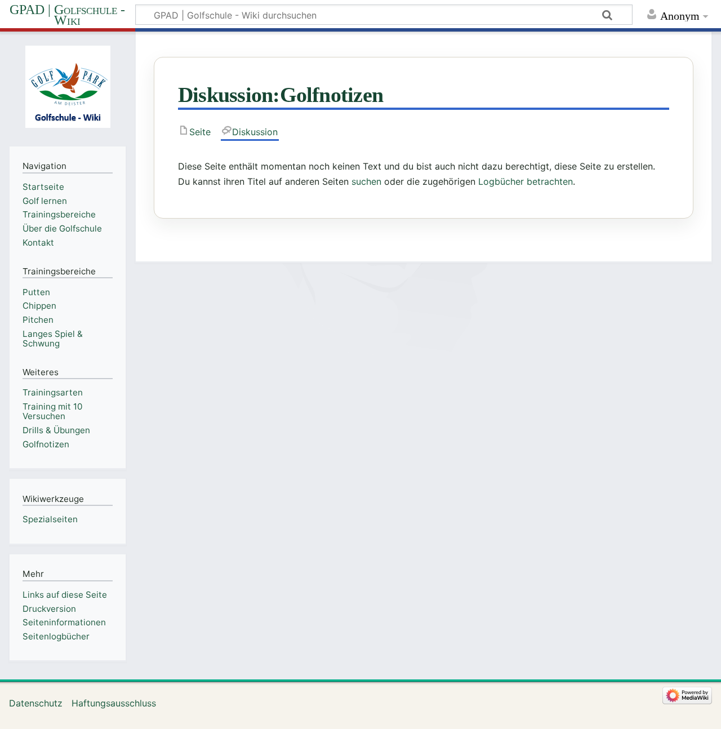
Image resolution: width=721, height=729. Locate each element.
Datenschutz (36, 703)
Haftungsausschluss (114, 703)
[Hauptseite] (67, 87)
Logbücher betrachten (525, 181)
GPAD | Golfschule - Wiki (67, 15)
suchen (366, 181)
